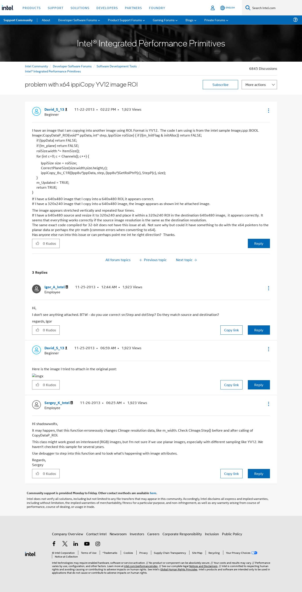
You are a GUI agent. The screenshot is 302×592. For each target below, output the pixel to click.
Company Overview (67, 533)
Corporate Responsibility (182, 533)
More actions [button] (255, 84)
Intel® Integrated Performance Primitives (53, 71)
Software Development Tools (117, 66)
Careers (153, 533)
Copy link (231, 329)
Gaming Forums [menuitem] (164, 19)
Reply (258, 243)
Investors (137, 533)
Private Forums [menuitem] (214, 19)
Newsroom (118, 533)
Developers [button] (107, 7)
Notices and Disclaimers (203, 566)
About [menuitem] (46, 19)
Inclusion (212, 533)
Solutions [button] (80, 7)
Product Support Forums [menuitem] (125, 19)
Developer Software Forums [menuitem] (77, 19)
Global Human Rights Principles (178, 569)
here (153, 492)
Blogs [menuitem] (189, 19)
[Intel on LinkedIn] (76, 544)
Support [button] (55, 7)
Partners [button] (133, 7)
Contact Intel (96, 533)
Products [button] (32, 7)
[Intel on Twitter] (65, 544)
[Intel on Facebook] (54, 544)
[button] (268, 110)
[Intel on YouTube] (87, 544)
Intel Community (36, 66)
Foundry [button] (157, 7)
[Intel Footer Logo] (30, 553)
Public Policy (232, 533)
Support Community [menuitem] (18, 19)
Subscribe (220, 84)
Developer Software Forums (72, 66)
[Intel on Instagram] (97, 544)
